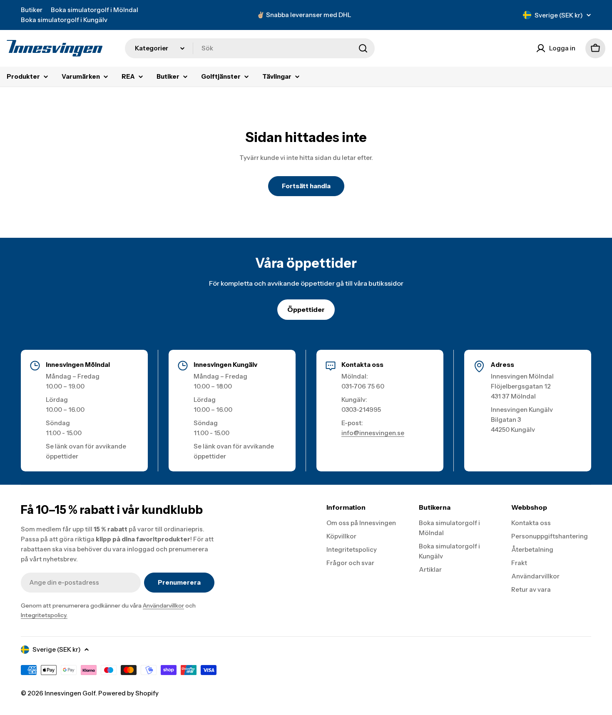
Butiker (31, 10)
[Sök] (363, 48)
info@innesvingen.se (372, 433)
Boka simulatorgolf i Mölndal (94, 10)
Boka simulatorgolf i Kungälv (64, 20)
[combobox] (250, 48)
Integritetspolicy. (44, 615)
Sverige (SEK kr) (559, 15)
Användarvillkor (163, 605)
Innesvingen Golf (70, 693)
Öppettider (306, 309)
